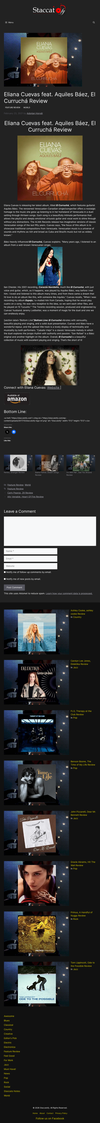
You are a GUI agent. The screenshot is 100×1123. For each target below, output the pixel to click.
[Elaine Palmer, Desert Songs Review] (49, 463)
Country (77, 617)
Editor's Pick (10, 1038)
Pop (75, 717)
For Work (8, 1060)
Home (35, 1113)
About (42, 1113)
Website (53, 387)
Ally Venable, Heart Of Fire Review (25, 496)
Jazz (75, 667)
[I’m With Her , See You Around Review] (80, 463)
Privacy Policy (61, 1113)
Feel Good (9, 1056)
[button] (93, 22)
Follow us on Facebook (50, 1118)
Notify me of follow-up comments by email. (28, 572)
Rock (75, 919)
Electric (7, 1042)
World (28, 485)
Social (7, 1086)
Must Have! (10, 1069)
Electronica (9, 1047)
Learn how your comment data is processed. (69, 593)
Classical (8, 1025)
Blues (7, 1020)
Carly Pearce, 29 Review (20, 493)
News (7, 1073)
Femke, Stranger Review (14, 472)
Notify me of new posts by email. (23, 579)
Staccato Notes (12, 1091)
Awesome (9, 1016)
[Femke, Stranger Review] (18, 463)
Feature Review (15, 485)
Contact (50, 1113)
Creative (8, 1033)
